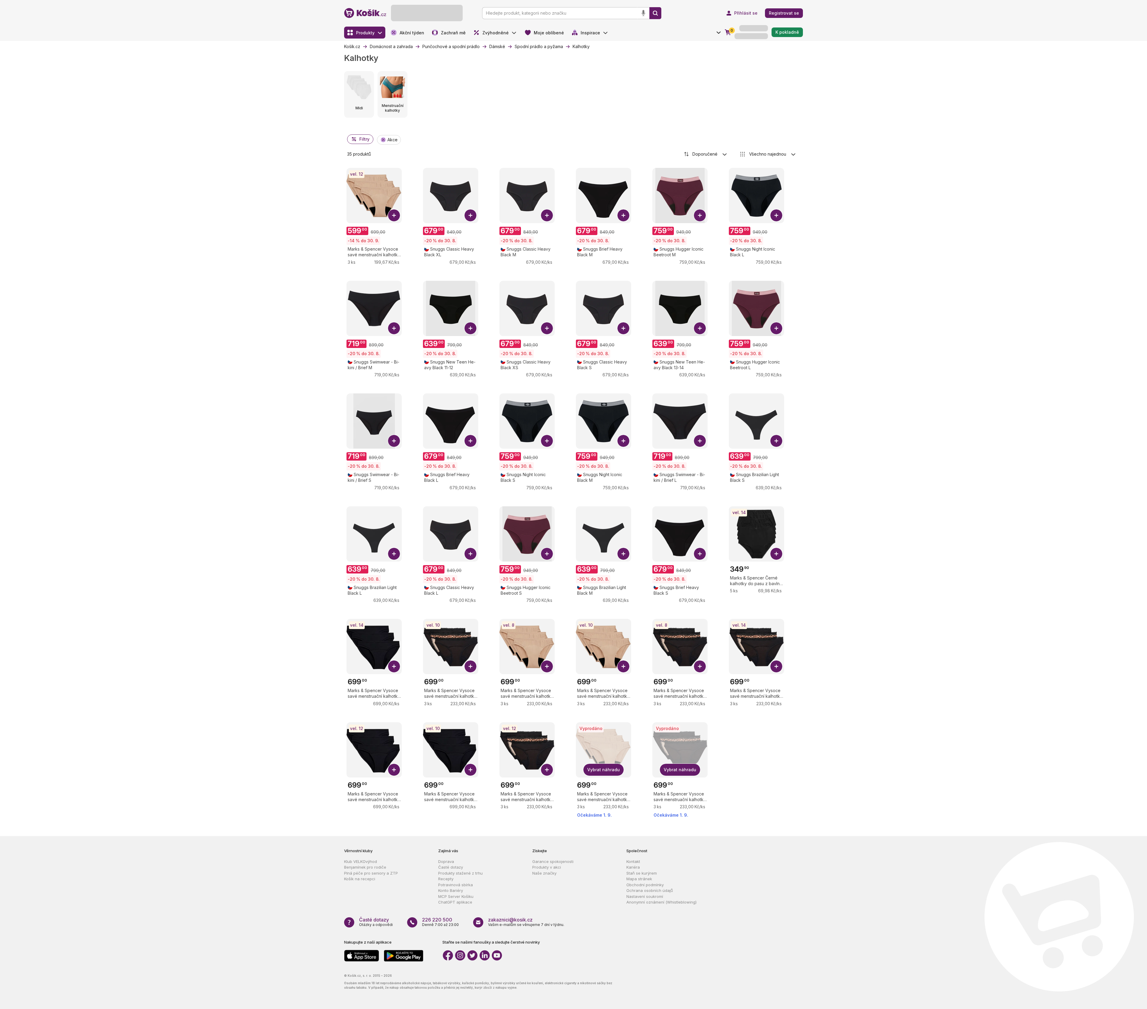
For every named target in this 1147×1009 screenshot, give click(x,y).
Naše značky (544, 873)
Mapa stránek (639, 878)
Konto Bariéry (450, 890)
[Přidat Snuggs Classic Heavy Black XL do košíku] (470, 215)
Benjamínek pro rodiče (365, 867)
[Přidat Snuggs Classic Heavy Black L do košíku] (470, 554)
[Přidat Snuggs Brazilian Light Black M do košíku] (623, 554)
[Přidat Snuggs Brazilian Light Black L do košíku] (394, 554)
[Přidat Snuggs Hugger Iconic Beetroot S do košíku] (547, 554)
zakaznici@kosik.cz (510, 919)
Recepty (445, 878)
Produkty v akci (546, 867)
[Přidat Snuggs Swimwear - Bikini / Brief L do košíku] (700, 441)
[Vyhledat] (655, 13)
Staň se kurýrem (641, 873)
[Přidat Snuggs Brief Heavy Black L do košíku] (470, 441)
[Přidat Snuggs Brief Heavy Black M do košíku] (623, 215)
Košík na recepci (359, 878)
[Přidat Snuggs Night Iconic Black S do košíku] (547, 441)
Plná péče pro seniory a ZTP (371, 873)
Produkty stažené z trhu (460, 873)
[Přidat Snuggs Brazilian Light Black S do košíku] (776, 441)
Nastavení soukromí (644, 896)
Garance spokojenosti (553, 861)
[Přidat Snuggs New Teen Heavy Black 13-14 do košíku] (700, 328)
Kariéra (633, 867)
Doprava (446, 861)
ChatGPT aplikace (455, 902)
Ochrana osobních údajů (649, 890)
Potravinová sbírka (455, 884)
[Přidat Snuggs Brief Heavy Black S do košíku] (700, 554)
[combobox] (706, 154)
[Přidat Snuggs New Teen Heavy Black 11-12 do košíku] (470, 328)
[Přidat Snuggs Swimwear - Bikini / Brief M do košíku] (394, 328)
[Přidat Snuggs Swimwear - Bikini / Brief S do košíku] (394, 441)
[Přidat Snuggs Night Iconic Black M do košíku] (623, 441)
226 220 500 (437, 919)
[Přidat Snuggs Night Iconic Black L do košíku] (776, 215)
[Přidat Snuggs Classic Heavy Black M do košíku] (547, 215)
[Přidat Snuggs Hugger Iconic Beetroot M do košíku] (700, 215)
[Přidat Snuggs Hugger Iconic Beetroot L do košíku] (776, 328)
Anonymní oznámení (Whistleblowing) (661, 902)
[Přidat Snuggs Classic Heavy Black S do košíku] (623, 328)
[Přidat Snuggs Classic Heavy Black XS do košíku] (547, 328)
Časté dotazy (450, 867)
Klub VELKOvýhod (360, 861)
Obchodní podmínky (645, 884)
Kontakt (633, 861)
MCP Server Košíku (455, 896)
